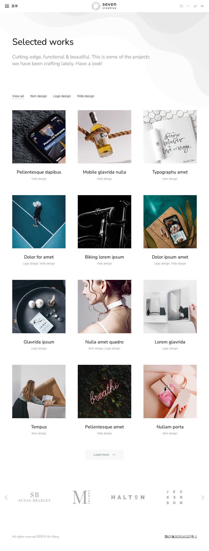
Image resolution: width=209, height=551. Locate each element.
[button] (6, 497)
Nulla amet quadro (104, 342)
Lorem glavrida (170, 342)
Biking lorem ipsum (104, 257)
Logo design (62, 96)
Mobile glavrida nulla (104, 172)
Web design (85, 96)
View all (18, 96)
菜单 (14, 6)
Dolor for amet (39, 257)
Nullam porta (170, 427)
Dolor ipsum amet (170, 257)
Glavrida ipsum (39, 342)
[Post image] (39, 136)
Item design (38, 96)
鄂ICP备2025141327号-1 (181, 537)
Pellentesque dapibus (39, 172)
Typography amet (170, 172)
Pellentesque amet (104, 427)
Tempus (39, 427)
